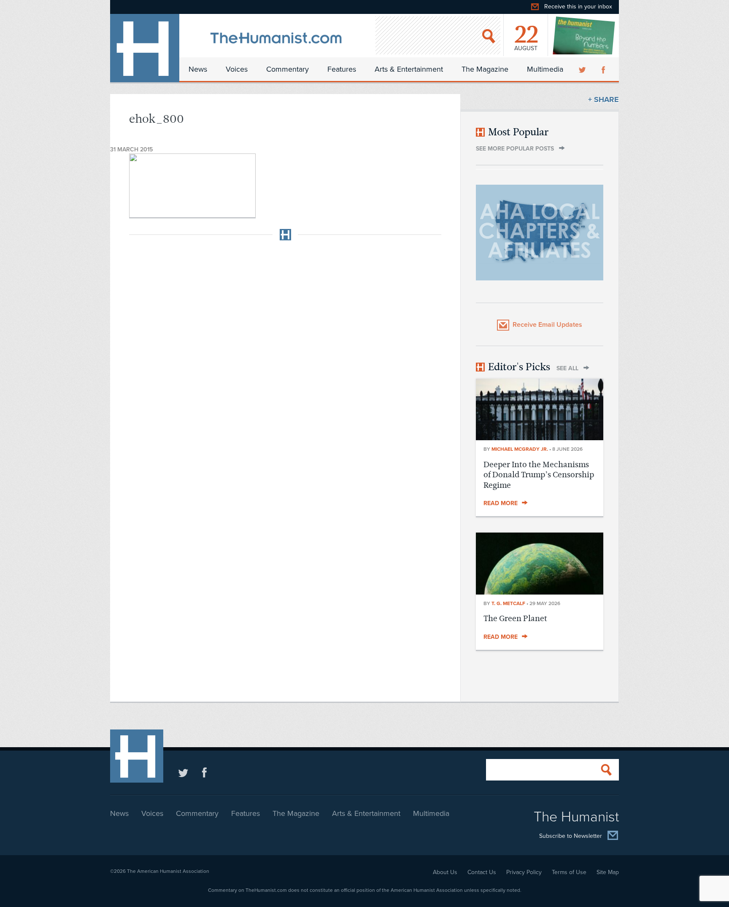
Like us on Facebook (204, 772)
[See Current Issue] (584, 35)
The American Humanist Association (168, 871)
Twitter (583, 69)
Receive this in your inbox (578, 6)
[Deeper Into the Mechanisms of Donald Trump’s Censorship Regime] (539, 437)
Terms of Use (569, 872)
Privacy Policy (524, 872)
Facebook (604, 69)
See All (567, 368)
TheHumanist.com (144, 48)
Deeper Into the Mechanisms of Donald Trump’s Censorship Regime (538, 475)
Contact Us (481, 872)
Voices (237, 69)
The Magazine (485, 69)
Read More (500, 503)
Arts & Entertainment (409, 69)
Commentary (287, 69)
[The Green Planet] (539, 592)
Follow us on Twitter (183, 772)
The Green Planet (515, 618)
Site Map (608, 872)
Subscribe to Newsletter (570, 836)
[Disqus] (285, 352)
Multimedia (545, 69)
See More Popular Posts (515, 148)
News (198, 69)
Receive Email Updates (547, 324)
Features (341, 69)
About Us (445, 872)
